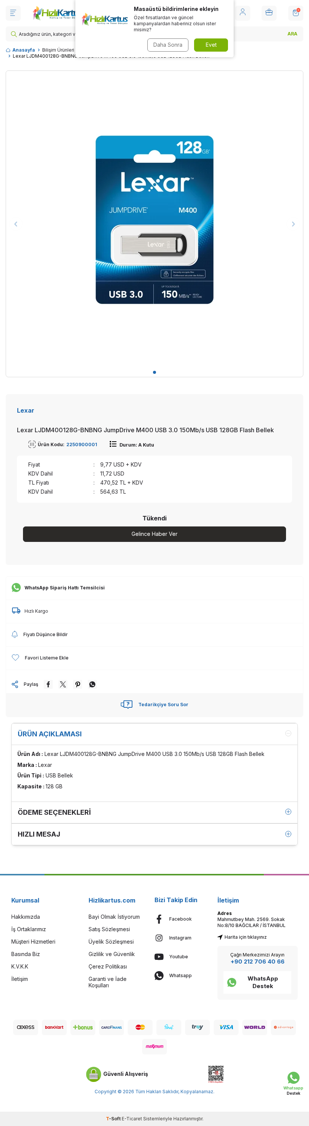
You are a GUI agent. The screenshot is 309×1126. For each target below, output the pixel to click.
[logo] (57, 13)
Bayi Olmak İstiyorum (114, 916)
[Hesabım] (242, 13)
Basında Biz (25, 954)
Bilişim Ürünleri (58, 50)
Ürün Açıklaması (50, 734)
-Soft (114, 1118)
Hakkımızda (25, 916)
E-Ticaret (132, 1118)
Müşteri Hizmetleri (33, 941)
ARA (292, 34)
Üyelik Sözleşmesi (111, 941)
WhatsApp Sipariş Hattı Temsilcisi (64, 588)
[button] (154, 372)
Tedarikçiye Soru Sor (163, 704)
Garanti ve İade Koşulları (108, 982)
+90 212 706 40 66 (258, 961)
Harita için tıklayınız (246, 937)
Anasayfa (23, 50)
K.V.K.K (19, 966)
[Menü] (13, 13)
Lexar (25, 410)
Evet (211, 44)
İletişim (19, 979)
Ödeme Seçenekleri (54, 812)
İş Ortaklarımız (28, 929)
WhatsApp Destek (263, 982)
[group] (154, 219)
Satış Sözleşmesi (109, 929)
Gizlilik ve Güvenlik (112, 954)
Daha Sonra (167, 44)
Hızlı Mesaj (39, 834)
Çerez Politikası (108, 966)
